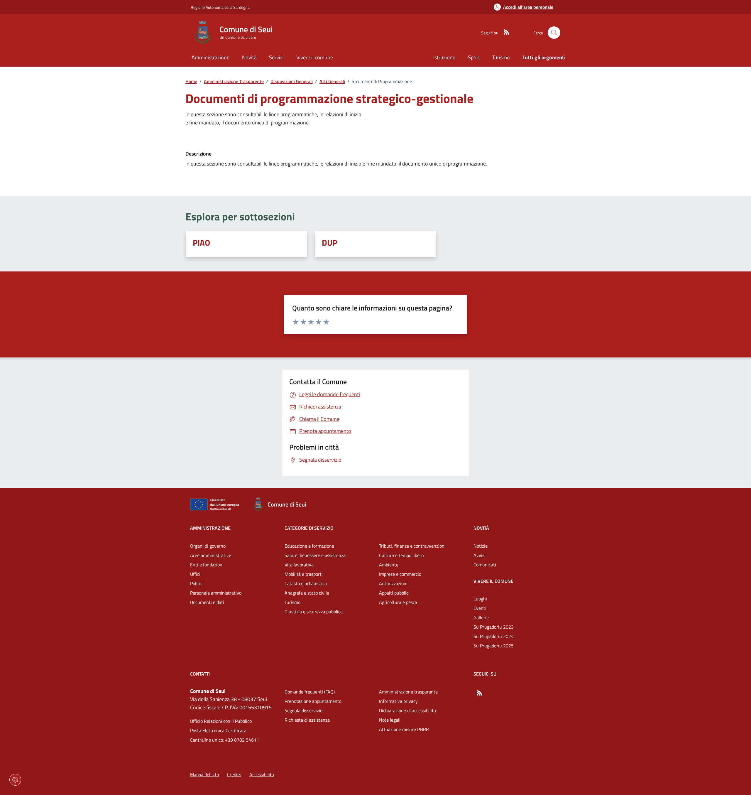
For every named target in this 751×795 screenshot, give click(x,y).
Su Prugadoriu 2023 (493, 626)
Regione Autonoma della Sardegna (220, 7)
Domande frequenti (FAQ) (310, 691)
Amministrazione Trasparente (234, 81)
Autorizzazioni (393, 583)
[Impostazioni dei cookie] (15, 780)
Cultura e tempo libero (401, 555)
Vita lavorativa (299, 564)
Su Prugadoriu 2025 (493, 645)
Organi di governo (208, 545)
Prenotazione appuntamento (313, 701)
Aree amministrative (210, 555)
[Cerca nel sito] (554, 32)
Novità (481, 527)
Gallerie (481, 617)
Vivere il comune (493, 581)
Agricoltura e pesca (398, 602)
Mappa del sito (204, 774)
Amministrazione (210, 527)
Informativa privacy (398, 701)
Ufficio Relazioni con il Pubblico (221, 721)
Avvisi (479, 555)
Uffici (195, 574)
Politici (197, 583)
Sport (474, 57)
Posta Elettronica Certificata (218, 730)
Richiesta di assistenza (307, 719)
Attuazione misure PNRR (404, 729)
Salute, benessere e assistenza (315, 555)
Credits (234, 774)
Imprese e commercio (400, 574)
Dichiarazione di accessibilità (407, 710)
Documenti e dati (207, 602)
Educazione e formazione (309, 545)
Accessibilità (261, 774)
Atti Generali (332, 81)
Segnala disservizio (303, 710)
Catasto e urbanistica (306, 583)
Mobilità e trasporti (304, 574)
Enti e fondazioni (207, 564)
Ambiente (388, 564)
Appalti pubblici (394, 592)
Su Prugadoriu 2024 (493, 636)
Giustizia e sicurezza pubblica (314, 611)
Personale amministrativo (215, 592)
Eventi (479, 608)
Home (191, 81)
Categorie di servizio (309, 527)
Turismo (501, 57)
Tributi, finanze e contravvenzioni (412, 545)
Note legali (389, 719)
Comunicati (484, 564)
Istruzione (444, 57)
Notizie (480, 545)
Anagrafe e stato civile (307, 592)
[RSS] (504, 32)
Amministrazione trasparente (408, 691)
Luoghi (480, 598)
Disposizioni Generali (291, 81)
